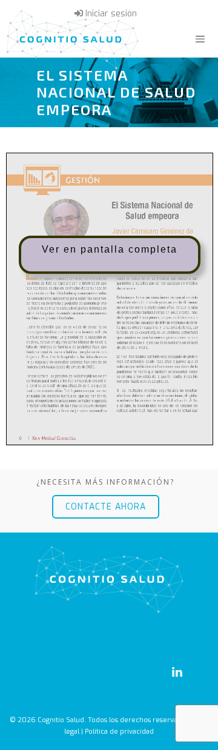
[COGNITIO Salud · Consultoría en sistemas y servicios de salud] (72, 39)
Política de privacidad (119, 731)
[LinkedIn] (177, 672)
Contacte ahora (105, 507)
